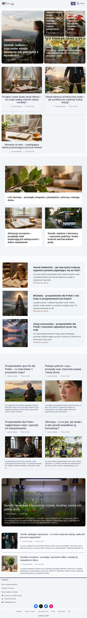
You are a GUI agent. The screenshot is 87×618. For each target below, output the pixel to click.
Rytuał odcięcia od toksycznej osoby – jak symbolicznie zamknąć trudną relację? (65, 99)
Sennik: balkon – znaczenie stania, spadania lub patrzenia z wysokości (21, 50)
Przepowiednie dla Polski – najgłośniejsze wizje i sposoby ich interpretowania (21, 425)
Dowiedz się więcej (40, 283)
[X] (41, 606)
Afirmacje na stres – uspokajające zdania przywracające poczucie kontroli (22, 146)
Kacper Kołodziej (11, 60)
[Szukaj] (80, 3)
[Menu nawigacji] (73, 3)
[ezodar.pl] (8, 3)
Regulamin (19, 611)
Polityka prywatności (30, 611)
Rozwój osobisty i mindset (9, 592)
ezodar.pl (41, 616)
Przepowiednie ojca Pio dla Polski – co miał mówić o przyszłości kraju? (20, 369)
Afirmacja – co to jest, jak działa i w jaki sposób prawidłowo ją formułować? (63, 425)
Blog (69, 611)
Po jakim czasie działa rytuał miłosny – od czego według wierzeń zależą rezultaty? (21, 99)
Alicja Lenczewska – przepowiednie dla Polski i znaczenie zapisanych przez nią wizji (54, 327)
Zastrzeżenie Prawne (43, 611)
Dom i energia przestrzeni (9, 584)
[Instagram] (51, 606)
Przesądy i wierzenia (13, 40)
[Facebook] (36, 606)
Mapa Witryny (61, 611)
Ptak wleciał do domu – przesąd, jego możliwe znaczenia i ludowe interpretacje (54, 20)
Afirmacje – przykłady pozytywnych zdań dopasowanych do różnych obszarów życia (64, 53)
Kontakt (53, 611)
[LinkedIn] (46, 606)
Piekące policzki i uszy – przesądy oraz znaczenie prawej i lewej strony (63, 369)
